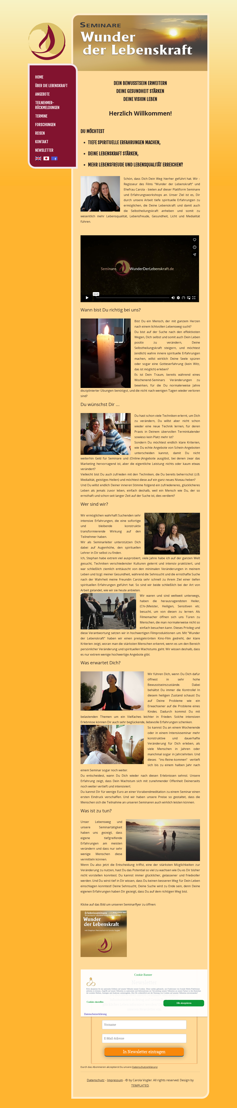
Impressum (115, 1080)
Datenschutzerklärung (144, 1067)
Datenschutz (95, 1080)
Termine (41, 116)
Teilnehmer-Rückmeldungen (47, 105)
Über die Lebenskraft (51, 85)
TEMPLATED (140, 1085)
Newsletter (44, 150)
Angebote (42, 94)
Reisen (40, 133)
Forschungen (45, 124)
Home (39, 77)
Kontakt (41, 141)
